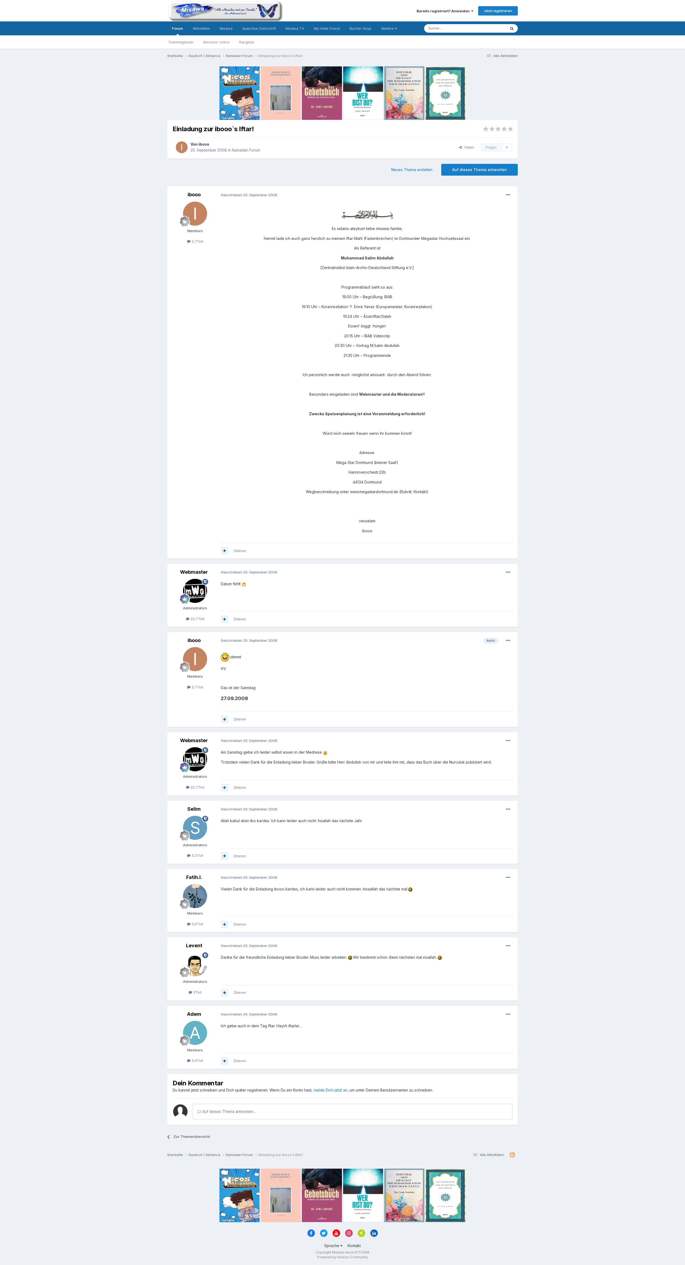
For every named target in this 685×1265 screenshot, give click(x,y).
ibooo (204, 144)
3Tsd (196, 992)
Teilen (468, 147)
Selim (194, 809)
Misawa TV (295, 28)
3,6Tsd (197, 1060)
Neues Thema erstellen (411, 169)
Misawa (226, 28)
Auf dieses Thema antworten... (228, 1111)
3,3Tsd (197, 855)
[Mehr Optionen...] (508, 195)
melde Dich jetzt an (330, 1090)
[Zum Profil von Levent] (195, 964)
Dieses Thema (487, 28)
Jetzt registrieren (498, 11)
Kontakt (354, 1245)
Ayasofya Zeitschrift (259, 28)
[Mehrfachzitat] (224, 550)
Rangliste (246, 42)
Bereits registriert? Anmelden (444, 11)
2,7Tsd (197, 241)
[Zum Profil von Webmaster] (195, 591)
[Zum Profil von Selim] (195, 828)
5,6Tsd (197, 924)
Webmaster (194, 572)
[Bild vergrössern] (367, 214)
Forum (177, 28)
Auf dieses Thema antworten (479, 169)
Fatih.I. (194, 877)
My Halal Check (327, 28)
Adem (194, 1014)
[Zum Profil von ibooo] (182, 147)
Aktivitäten (201, 28)
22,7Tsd (196, 619)
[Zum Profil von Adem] (195, 1033)
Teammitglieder (181, 42)
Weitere (388, 28)
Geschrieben (249, 195)
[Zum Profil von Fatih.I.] (195, 896)
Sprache (332, 1245)
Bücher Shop (360, 28)
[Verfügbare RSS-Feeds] (512, 1155)
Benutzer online (216, 42)
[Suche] (512, 28)
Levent (194, 945)
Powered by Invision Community (342, 1257)
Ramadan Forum (246, 150)
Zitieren (239, 551)
